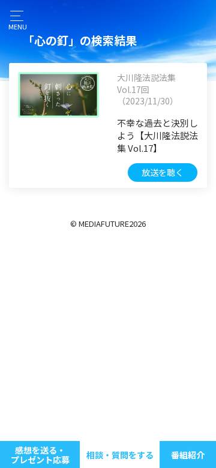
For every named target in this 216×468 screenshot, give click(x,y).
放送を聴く (163, 172)
